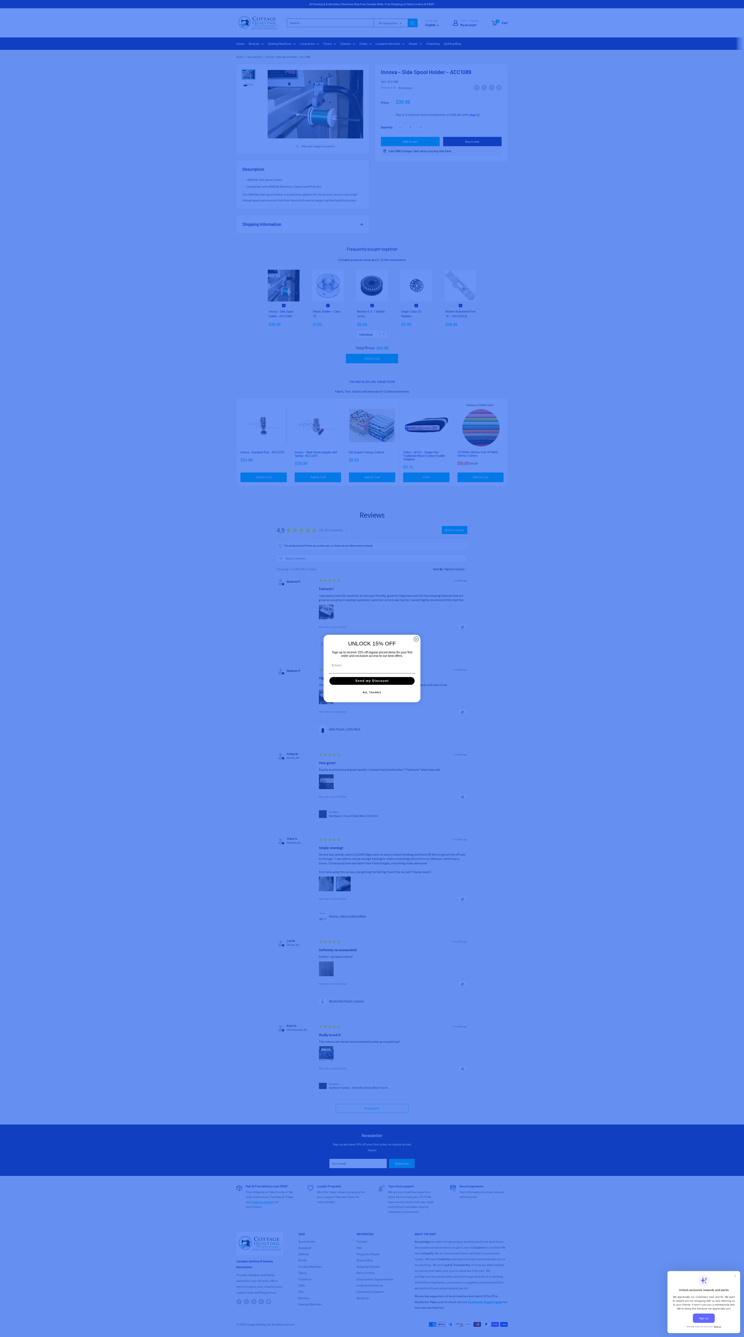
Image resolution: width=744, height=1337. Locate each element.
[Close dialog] (416, 639)
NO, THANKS (372, 692)
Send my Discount (372, 680)
